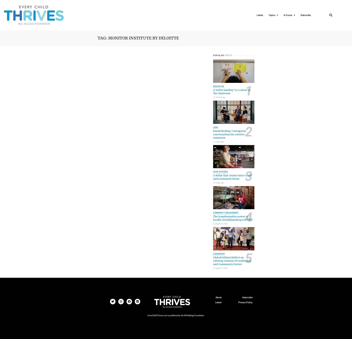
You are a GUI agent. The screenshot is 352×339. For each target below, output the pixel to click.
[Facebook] (129, 301)
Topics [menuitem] (272, 15)
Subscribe (247, 297)
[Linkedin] (137, 301)
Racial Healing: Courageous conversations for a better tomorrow (229, 134)
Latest (218, 302)
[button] (331, 15)
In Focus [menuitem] (288, 15)
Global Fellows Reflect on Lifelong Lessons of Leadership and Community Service (232, 261)
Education (218, 86)
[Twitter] (113, 301)
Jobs (215, 127)
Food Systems (220, 172)
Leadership (219, 254)
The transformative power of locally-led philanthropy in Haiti (233, 218)
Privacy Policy (245, 302)
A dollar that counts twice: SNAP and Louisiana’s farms (232, 177)
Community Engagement (226, 213)
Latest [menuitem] (260, 15)
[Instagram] (121, 301)
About (219, 297)
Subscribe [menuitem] (306, 15)
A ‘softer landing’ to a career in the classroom (231, 92)
